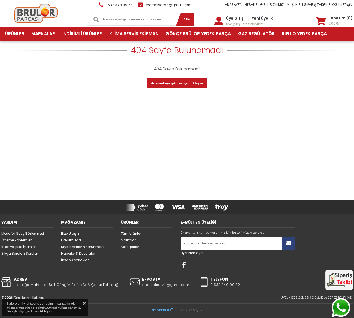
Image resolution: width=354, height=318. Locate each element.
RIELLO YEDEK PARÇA (304, 33)
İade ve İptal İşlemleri (19, 246)
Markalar (128, 240)
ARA (186, 19)
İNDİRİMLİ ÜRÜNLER (82, 33)
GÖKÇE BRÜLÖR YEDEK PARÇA (198, 33)
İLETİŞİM (346, 4)
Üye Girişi (235, 18)
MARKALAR (43, 33)
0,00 (332, 23)
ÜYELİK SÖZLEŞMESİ (295, 297)
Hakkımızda (71, 240)
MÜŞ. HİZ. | (295, 4)
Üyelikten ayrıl (192, 253)
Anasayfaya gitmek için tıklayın (177, 83)
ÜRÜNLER (14, 33)
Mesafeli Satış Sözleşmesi (22, 233)
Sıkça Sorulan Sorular (19, 253)
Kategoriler (130, 246)
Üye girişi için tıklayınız (244, 24)
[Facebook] (184, 264)
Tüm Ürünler (131, 233)
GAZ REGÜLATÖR (256, 33)
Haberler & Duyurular (78, 253)
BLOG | (334, 4)
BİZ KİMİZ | (277, 4)
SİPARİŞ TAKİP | (315, 4)
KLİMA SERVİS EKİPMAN (133, 33)
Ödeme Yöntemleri (16, 240)
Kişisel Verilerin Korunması (82, 246)
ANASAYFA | (234, 4)
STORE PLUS (162, 310)
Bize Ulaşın (70, 233)
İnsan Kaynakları (75, 260)
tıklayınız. (47, 311)
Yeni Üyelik (262, 18)
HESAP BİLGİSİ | (256, 4)
